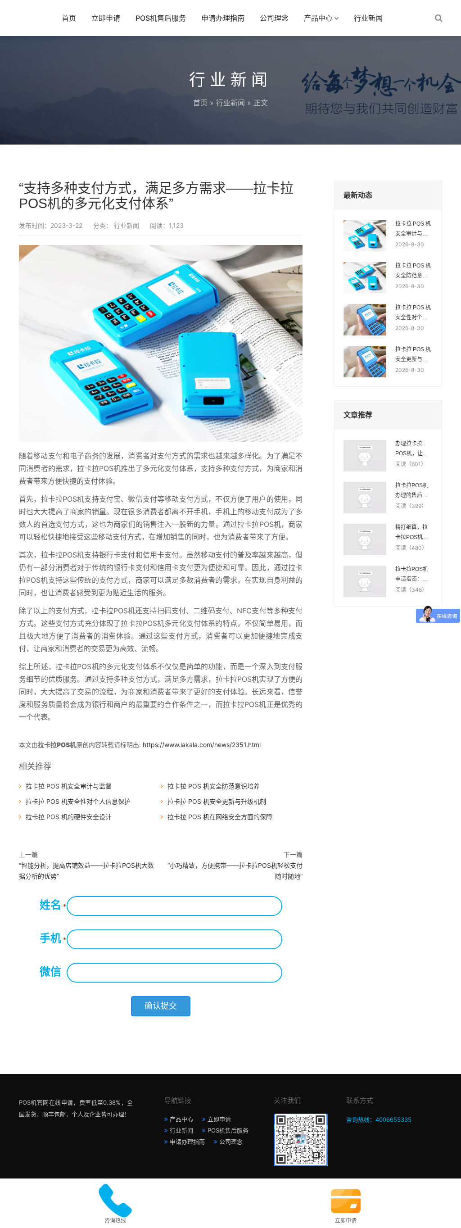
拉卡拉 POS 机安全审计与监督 (69, 786)
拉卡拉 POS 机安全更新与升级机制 (216, 801)
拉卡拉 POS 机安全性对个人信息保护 (78, 801)
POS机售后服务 (161, 18)
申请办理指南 (222, 18)
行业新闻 (368, 18)
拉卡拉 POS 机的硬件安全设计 (69, 816)
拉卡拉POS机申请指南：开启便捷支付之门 (411, 575)
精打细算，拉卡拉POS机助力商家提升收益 (411, 533)
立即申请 (105, 18)
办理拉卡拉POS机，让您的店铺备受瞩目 (411, 449)
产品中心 (318, 18)
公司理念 (274, 18)
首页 (69, 18)
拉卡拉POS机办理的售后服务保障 (411, 491)
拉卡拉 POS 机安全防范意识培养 (213, 786)
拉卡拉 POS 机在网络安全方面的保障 (219, 816)
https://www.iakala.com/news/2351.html (202, 744)
